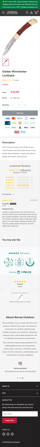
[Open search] (27, 12)
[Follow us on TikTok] (12, 434)
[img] (7, 200)
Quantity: (5, 105)
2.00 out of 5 (26, 170)
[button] (7, 80)
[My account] (31, 12)
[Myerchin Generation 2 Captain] (20, 298)
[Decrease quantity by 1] (13, 105)
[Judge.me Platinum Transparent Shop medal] (8, 262)
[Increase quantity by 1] (25, 105)
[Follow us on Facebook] (3, 434)
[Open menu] (3, 12)
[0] (36, 12)
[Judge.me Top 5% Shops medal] (30, 262)
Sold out (20, 113)
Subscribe (10, 420)
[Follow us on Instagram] (8, 434)
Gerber (5, 85)
